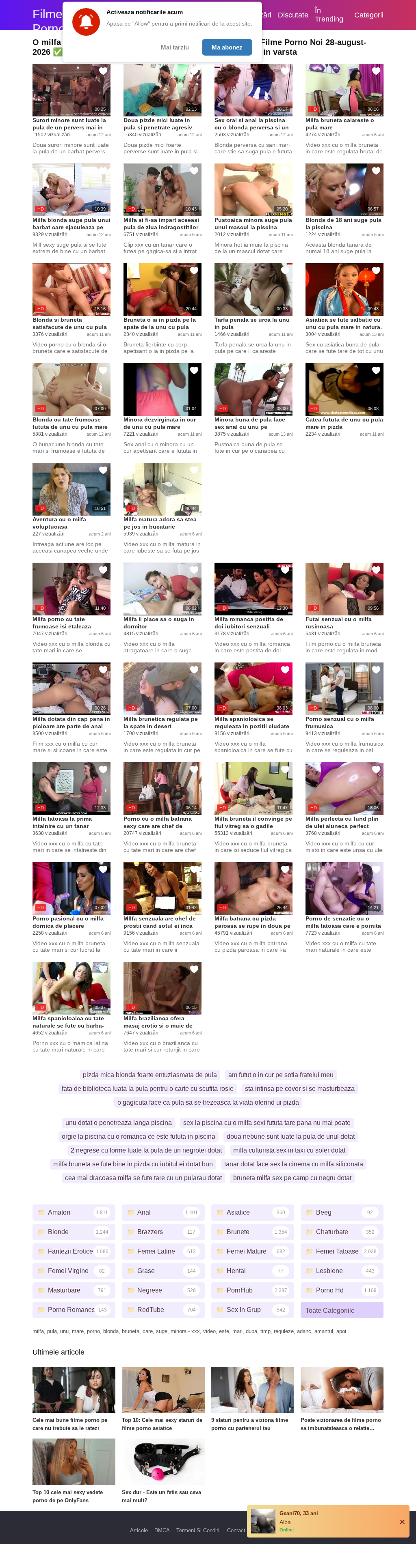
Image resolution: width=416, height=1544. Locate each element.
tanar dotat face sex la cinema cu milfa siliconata (293, 1164)
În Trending (329, 14)
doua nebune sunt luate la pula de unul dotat (291, 1136)
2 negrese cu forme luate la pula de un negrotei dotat (146, 1150)
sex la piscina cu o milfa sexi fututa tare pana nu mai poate (267, 1122)
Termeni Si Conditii (198, 1530)
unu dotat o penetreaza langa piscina (118, 1122)
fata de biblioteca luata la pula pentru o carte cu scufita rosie (148, 1088)
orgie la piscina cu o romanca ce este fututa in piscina (138, 1136)
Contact (236, 1530)
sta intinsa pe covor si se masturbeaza (300, 1088)
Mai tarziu (175, 47)
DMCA (162, 1530)
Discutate (293, 15)
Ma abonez (227, 47)
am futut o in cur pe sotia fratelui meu (281, 1074)
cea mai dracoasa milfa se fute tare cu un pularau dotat (143, 1177)
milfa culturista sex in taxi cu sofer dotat (289, 1150)
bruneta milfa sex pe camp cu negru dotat (292, 1177)
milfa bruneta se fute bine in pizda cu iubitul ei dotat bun (133, 1164)
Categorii (369, 15)
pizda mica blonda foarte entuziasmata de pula (150, 1074)
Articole (139, 1530)
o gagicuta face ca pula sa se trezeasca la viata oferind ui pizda (208, 1102)
